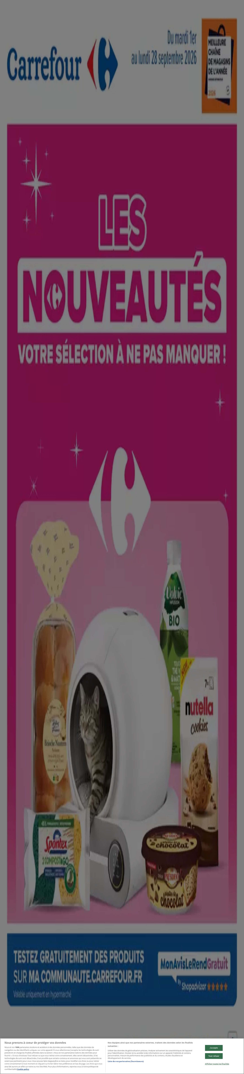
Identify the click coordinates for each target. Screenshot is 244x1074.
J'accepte (214, 1048)
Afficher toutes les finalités (217, 1064)
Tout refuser (213, 1056)
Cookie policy (23, 1069)
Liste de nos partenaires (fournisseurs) (126, 1061)
